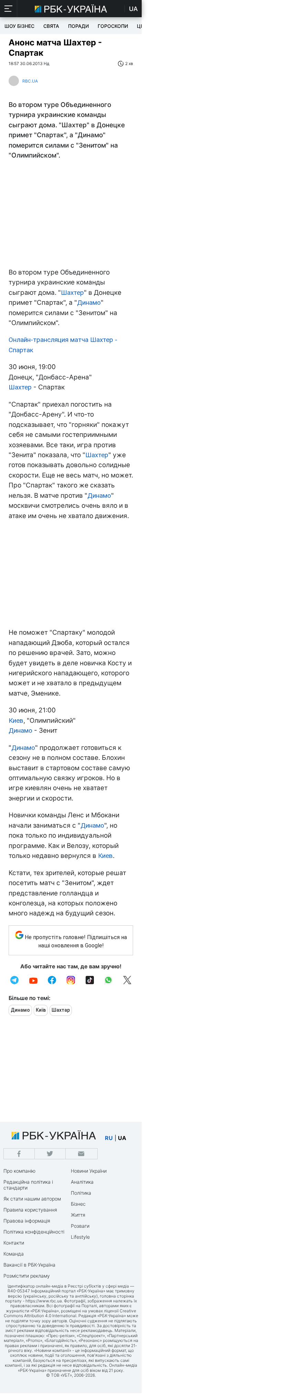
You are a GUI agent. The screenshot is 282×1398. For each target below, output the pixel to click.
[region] (71, 216)
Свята (51, 26)
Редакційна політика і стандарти (28, 1185)
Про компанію (19, 1171)
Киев (16, 720)
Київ (41, 1010)
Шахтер (72, 293)
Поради (78, 26)
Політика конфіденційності (33, 1232)
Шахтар (61, 1010)
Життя (78, 1215)
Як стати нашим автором (32, 1199)
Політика (81, 1193)
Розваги (80, 1226)
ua (122, 1137)
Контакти (13, 1243)
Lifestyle (80, 1237)
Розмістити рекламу (26, 1276)
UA (133, 8)
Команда (13, 1254)
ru (109, 1137)
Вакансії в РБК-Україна (29, 1265)
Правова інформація (26, 1221)
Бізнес (78, 1204)
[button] (8, 8)
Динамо (89, 303)
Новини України (89, 1171)
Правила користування (30, 1210)
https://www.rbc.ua (43, 1300)
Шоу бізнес (19, 26)
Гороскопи (113, 26)
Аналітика (82, 1182)
